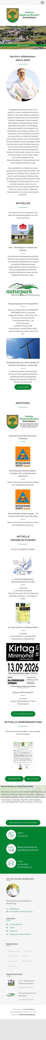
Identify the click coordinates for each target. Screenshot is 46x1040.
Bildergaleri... (13, 961)
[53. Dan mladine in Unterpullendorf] (23, 613)
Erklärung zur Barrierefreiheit (19, 934)
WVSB (11, 928)
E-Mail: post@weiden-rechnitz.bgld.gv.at (24, 864)
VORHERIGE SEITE (14, 779)
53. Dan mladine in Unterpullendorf (23, 627)
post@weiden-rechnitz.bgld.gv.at (21, 911)
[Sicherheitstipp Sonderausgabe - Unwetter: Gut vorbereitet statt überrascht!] (23, 456)
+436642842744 (14, 909)
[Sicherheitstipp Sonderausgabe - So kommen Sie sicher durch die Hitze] (23, 499)
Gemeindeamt (13, 956)
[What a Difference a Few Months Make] (11, 983)
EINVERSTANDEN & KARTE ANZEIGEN (23, 822)
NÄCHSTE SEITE (32, 779)
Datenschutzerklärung (27, 1014)
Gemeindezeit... (13, 966)
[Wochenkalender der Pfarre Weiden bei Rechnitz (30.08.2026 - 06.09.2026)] (23, 348)
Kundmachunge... (14, 951)
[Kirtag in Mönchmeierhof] (23, 666)
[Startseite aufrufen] (23, 15)
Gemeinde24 (29, 1009)
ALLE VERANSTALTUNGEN (23, 714)
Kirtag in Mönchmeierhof (23, 692)
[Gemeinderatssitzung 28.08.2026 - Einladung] (23, 421)
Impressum (13, 931)
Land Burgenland (15, 924)
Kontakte (25, 956)
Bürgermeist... (27, 961)
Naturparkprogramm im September (23, 304)
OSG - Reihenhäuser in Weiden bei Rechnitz (27, 982)
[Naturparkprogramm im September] (23, 289)
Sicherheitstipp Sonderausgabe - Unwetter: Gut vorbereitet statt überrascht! (23, 473)
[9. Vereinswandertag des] (23, 565)
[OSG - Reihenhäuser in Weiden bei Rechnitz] (23, 233)
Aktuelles (28, 951)
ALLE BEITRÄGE (23, 387)
